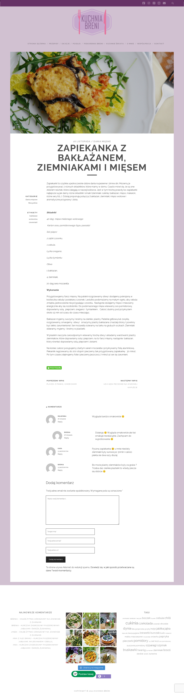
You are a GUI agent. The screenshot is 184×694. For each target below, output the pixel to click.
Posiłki (77, 44)
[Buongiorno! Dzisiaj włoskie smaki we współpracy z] (108, 655)
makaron (168, 633)
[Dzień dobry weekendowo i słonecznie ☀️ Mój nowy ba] (74, 638)
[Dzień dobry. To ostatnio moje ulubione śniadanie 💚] (74, 621)
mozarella (146, 637)
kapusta (125, 633)
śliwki (146, 654)
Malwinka (62, 416)
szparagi (151, 645)
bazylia (138, 618)
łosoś (167, 650)
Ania (15, 645)
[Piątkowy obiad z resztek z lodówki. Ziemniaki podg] (91, 638)
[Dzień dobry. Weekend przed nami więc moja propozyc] (108, 638)
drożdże (164, 624)
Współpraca (144, 44)
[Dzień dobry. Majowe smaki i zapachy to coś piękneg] (74, 655)
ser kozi (155, 641)
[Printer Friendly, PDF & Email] (54, 368)
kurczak (155, 632)
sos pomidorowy (165, 641)
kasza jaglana (133, 633)
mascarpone (137, 636)
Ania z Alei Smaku (22, 638)
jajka (167, 628)
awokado (126, 618)
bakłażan (33, 216)
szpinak (162, 645)
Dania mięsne (102, 141)
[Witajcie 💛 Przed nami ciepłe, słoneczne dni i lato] (108, 621)
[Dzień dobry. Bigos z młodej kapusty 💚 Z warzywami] (91, 655)
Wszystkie (32, 203)
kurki (162, 633)
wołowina (33, 219)
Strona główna (37, 44)
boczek (146, 618)
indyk (153, 629)
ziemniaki (33, 222)
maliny (128, 636)
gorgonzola (139, 629)
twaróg (141, 650)
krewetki (145, 632)
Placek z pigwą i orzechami (62, 384)
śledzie (140, 654)
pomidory (141, 641)
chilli (167, 618)
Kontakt (159, 44)
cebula (160, 618)
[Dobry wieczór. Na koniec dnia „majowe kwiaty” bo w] (91, 621)
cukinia (132, 623)
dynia (127, 628)
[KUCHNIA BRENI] (92, 35)
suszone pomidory (136, 645)
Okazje (66, 44)
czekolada (145, 623)
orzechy (155, 636)
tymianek (149, 650)
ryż (150, 641)
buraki (153, 618)
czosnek (156, 624)
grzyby (147, 629)
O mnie (130, 44)
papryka (164, 636)
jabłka (160, 628)
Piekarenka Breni (93, 44)
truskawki (130, 650)
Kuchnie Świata (115, 44)
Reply (60, 422)
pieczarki (128, 640)
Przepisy (53, 44)
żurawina (153, 654)
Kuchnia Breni (92, 595)
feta (133, 629)
